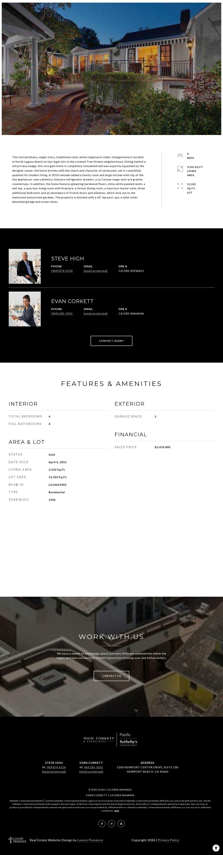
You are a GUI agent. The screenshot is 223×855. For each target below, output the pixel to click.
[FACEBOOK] (101, 823)
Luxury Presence (90, 840)
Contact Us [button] (111, 675)
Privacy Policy (168, 840)
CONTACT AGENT (111, 340)
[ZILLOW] (121, 823)
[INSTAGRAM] (111, 823)
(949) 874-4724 (62, 270)
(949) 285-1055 (62, 313)
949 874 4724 (56, 767)
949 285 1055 (93, 767)
